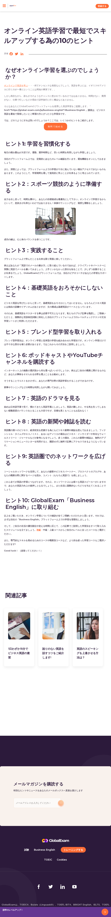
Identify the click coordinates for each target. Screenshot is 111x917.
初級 (39, 530)
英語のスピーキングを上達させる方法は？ (87, 653)
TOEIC (48, 859)
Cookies (62, 859)
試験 (26, 849)
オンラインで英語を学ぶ (16, 85)
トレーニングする (73, 849)
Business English (44, 849)
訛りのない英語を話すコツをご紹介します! (53, 653)
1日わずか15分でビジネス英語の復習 (19, 653)
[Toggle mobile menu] (5, 6)
